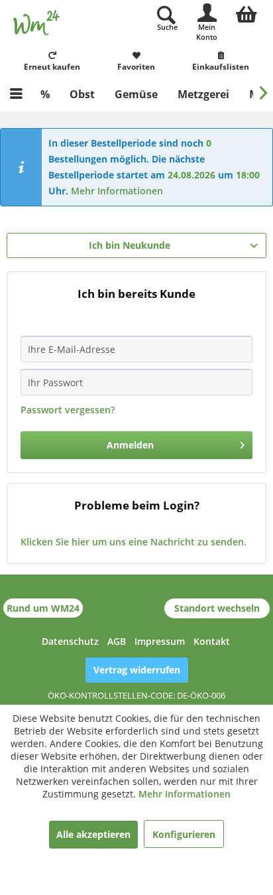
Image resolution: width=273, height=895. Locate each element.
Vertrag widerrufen (136, 669)
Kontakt (211, 641)
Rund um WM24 (43, 608)
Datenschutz (70, 641)
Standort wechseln (217, 608)
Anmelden (130, 445)
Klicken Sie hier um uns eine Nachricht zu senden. (133, 541)
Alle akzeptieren (93, 834)
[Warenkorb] (246, 12)
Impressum (160, 641)
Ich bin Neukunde (129, 245)
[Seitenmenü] (16, 94)
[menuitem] (246, 12)
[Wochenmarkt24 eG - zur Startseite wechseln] (36, 22)
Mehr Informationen (117, 190)
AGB (116, 641)
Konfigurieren (183, 834)
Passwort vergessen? (68, 409)
